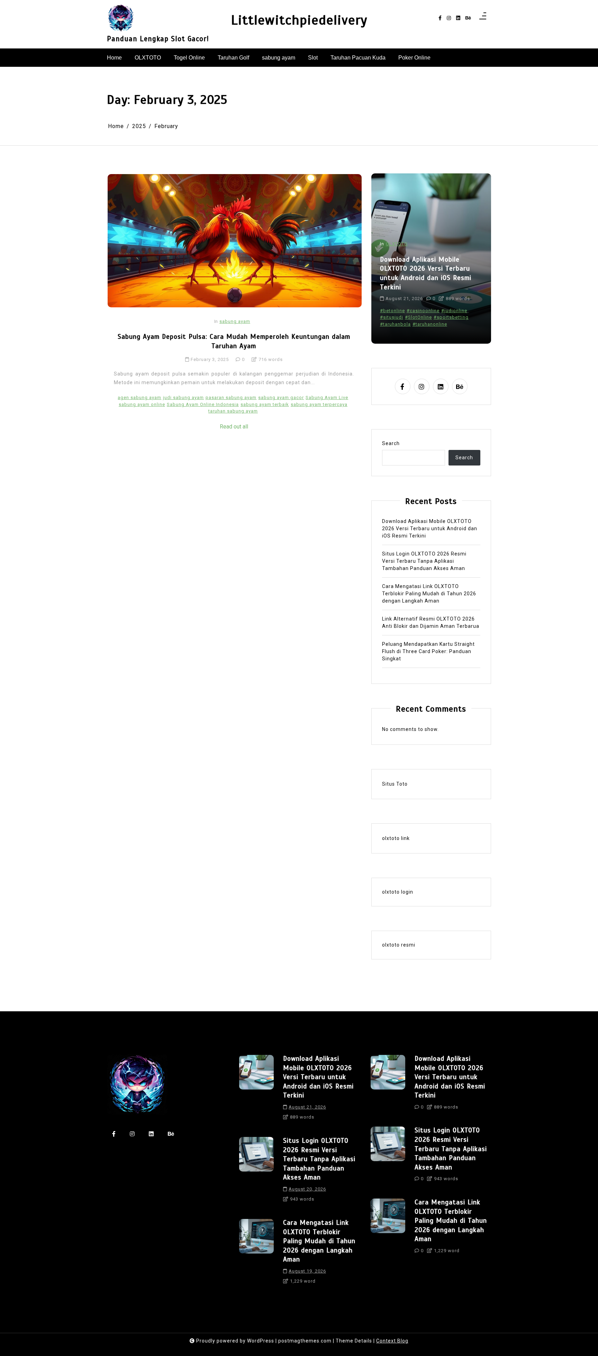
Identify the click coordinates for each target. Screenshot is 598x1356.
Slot (313, 58)
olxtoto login (397, 892)
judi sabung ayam (183, 397)
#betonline (392, 310)
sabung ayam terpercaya (319, 404)
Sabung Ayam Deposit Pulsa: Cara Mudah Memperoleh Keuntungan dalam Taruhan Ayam (234, 341)
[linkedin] (458, 18)
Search (391, 443)
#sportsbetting (451, 317)
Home (114, 58)
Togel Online (189, 58)
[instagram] (449, 18)
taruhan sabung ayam (233, 411)
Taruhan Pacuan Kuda (358, 58)
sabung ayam (278, 58)
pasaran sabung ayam (231, 397)
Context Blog (392, 1341)
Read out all (234, 426)
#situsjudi (391, 317)
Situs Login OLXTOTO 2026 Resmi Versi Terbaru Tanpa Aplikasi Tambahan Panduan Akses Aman (424, 561)
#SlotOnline (418, 317)
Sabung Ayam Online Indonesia (203, 404)
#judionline (454, 310)
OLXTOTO (148, 58)
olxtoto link (396, 838)
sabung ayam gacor (281, 397)
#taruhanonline (430, 324)
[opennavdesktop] (482, 18)
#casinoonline (423, 310)
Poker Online (414, 58)
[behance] (468, 18)
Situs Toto (395, 784)
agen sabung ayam (139, 397)
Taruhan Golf (233, 58)
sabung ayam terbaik (265, 404)
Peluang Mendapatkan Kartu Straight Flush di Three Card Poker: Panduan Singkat (428, 651)
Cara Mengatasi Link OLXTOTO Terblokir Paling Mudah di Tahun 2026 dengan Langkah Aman (429, 594)
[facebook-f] (440, 18)
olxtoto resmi (398, 945)
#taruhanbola (395, 324)
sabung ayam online (142, 404)
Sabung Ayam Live (327, 397)
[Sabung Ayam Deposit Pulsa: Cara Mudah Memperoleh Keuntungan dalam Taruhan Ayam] (235, 240)
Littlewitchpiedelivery (299, 20)
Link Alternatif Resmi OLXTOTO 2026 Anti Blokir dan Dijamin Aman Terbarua (430, 622)
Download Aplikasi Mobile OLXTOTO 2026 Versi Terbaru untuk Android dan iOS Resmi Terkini (425, 273)
